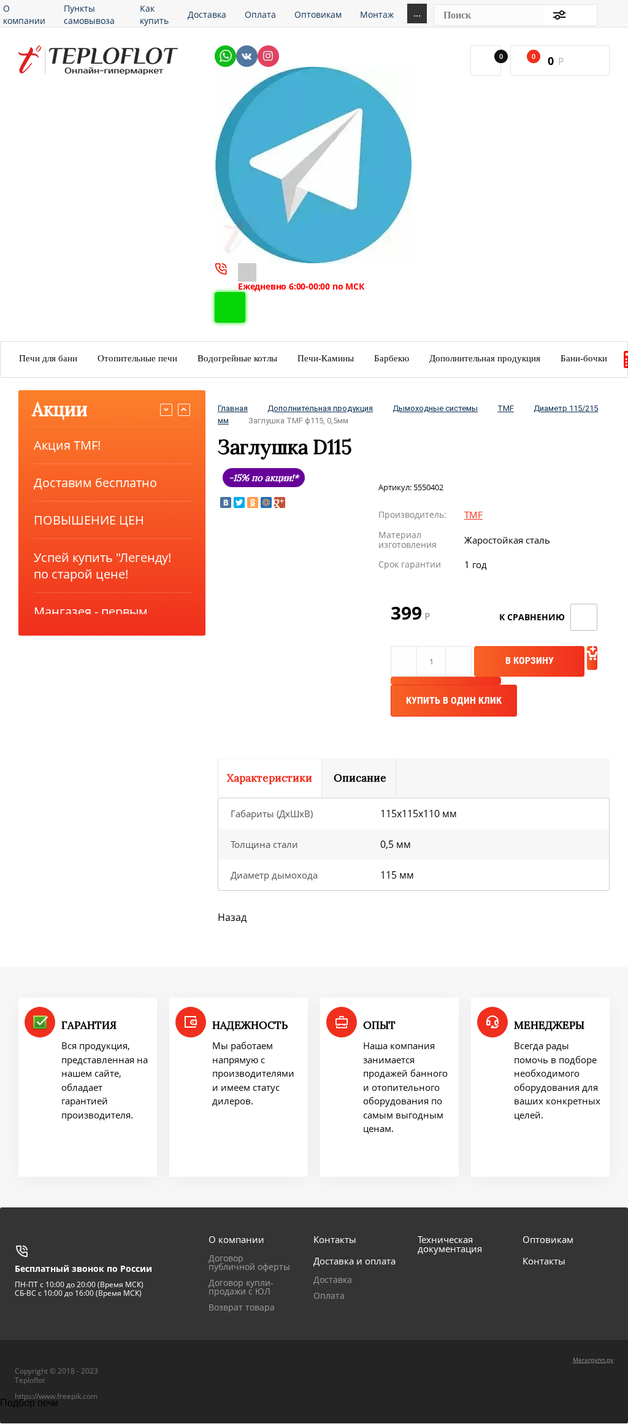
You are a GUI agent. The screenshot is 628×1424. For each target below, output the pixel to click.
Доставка (332, 1279)
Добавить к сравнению (583, 617)
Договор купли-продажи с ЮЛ (241, 1287)
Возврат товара (242, 1307)
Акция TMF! (67, 445)
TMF (505, 408)
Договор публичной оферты (249, 1262)
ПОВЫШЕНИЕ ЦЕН (89, 520)
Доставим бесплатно (95, 482)
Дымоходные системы (435, 408)
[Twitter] (239, 502)
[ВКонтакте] (225, 502)
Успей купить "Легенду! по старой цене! (102, 565)
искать (581, 15)
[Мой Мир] (266, 502)
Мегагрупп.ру (593, 1359)
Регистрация (616, 15)
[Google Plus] (279, 502)
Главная (233, 408)
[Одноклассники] (252, 502)
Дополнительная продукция (320, 408)
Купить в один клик (454, 700)
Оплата (329, 1295)
